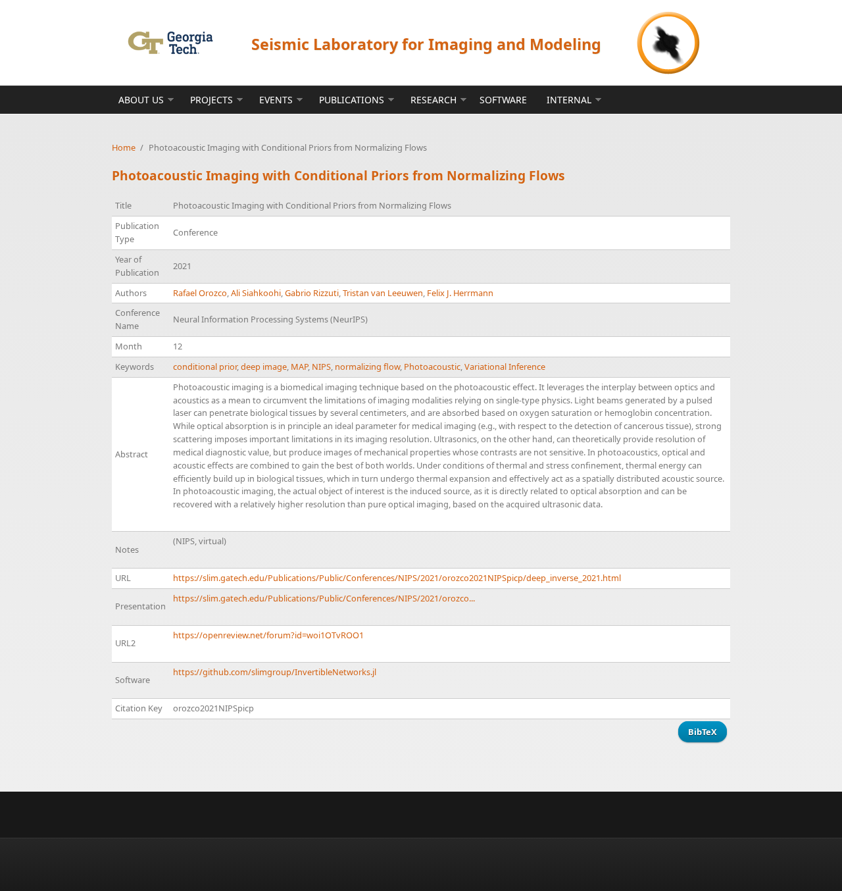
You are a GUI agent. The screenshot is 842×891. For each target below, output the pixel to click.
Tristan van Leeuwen (383, 293)
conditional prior (205, 366)
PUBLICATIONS (351, 99)
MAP (299, 366)
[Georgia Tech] (170, 42)
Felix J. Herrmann (460, 293)
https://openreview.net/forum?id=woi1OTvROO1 (268, 635)
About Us (141, 99)
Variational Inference (504, 366)
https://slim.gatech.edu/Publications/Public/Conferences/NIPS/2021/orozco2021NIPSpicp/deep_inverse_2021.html (397, 578)
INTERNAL (569, 99)
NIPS (321, 366)
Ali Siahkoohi (256, 293)
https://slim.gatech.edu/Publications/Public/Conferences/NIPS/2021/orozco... (324, 598)
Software (503, 99)
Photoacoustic (432, 366)
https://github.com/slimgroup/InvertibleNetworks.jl (274, 672)
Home (124, 147)
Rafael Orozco (200, 293)
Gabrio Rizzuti (312, 293)
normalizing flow (367, 366)
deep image (264, 366)
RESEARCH (433, 99)
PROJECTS (211, 99)
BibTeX (702, 732)
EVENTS (276, 99)
